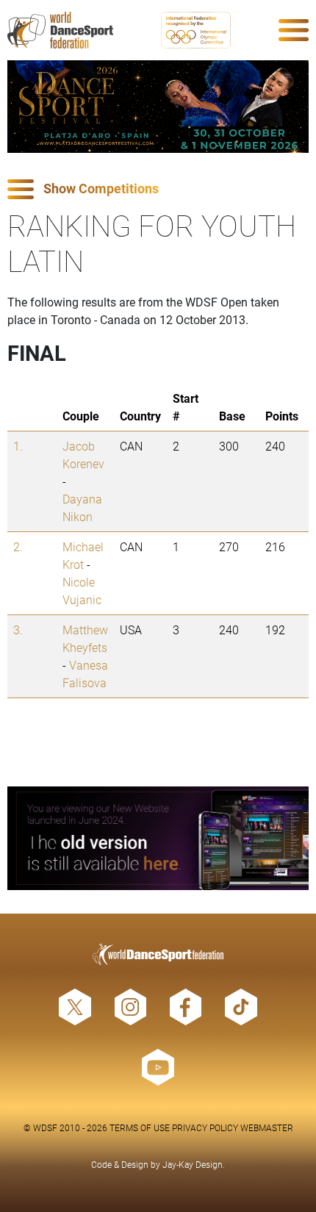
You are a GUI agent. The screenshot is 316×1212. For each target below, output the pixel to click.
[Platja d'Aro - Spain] (158, 106)
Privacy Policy (205, 1127)
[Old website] (158, 838)
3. (18, 629)
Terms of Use (139, 1127)
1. (18, 445)
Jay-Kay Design (192, 1164)
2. (18, 546)
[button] (158, 189)
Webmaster (266, 1127)
